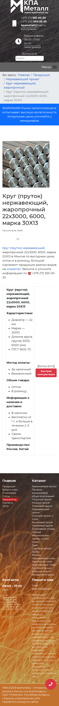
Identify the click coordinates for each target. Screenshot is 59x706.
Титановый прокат (42, 506)
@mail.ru (33, 25)
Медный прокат (41, 502)
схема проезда (32, 47)
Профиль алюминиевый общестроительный (43, 493)
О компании (9, 493)
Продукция (8, 486)
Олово (35, 542)
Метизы (36, 555)
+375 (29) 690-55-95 (9, 597)
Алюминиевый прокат (44, 486)
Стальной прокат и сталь (42, 517)
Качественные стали (43, 564)
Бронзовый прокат (42, 522)
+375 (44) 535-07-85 (9, 602)
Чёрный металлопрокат (40, 534)
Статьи (6, 496)
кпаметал (14, 269)
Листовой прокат (42, 568)
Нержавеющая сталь (43, 558)
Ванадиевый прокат (43, 574)
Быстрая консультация (46, 373)
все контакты (28, 29)
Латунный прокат (42, 499)
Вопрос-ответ (10, 489)
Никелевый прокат (42, 525)
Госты (5, 506)
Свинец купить (40, 538)
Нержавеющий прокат (40, 511)
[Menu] (49, 67)
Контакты (7, 502)
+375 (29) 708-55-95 (14, 604)
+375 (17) (33, 17)
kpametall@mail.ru (42, 588)
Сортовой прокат (41, 548)
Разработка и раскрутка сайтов (20, 701)
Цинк (35, 545)
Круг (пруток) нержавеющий (23, 248)
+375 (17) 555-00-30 (13, 607)
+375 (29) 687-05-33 (9, 600)
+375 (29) (34, 21)
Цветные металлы (42, 561)
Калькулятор (9, 499)
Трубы (35, 551)
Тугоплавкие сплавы (43, 529)
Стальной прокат (41, 571)
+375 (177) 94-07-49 (14, 609)
